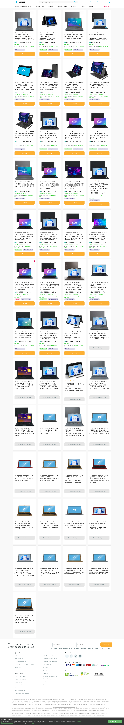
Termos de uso (19, 658)
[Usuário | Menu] (105, 2)
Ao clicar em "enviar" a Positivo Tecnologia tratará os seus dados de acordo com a (83, 648)
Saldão (91, 6)
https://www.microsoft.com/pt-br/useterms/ (64, 707)
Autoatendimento (48, 656)
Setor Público (19, 682)
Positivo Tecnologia (20, 676)
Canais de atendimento (50, 661)
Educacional (18, 685)
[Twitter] (76, 656)
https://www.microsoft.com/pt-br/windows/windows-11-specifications (80, 713)
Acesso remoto (47, 664)
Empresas (100, 2)
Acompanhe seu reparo (50, 658)
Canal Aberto (46, 685)
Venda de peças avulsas (50, 679)
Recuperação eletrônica (50, 676)
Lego (83, 6)
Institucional (18, 656)
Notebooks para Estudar (22, 693)
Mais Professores (20, 690)
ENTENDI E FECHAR (115, 721)
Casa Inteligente (62, 6)
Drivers (45, 670)
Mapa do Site (18, 667)
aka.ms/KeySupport (21, 704)
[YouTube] (80, 656)
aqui (33, 723)
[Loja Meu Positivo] (19, 2)
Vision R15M (40, 6)
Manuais (45, 673)
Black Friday (18, 688)
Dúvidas (45, 667)
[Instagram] (71, 656)
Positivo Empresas (20, 679)
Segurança (74, 6)
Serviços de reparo (48, 682)
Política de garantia (20, 661)
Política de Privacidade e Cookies (106, 648)
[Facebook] (67, 656)
